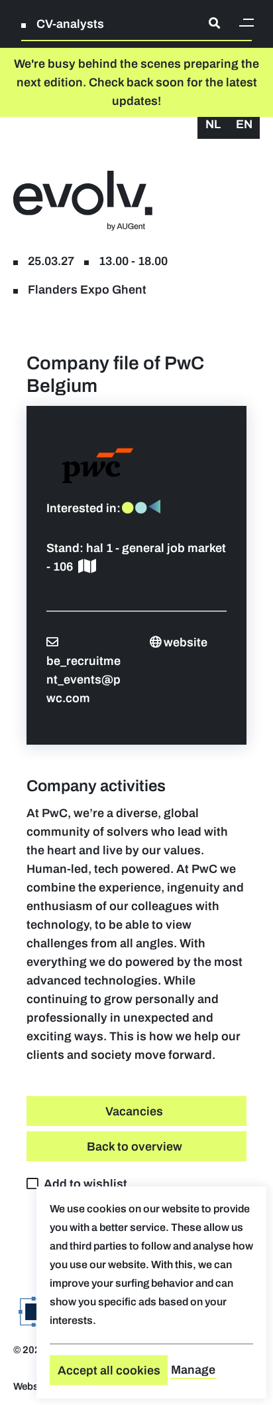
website (185, 642)
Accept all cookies (109, 1370)
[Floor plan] (87, 566)
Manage (193, 1369)
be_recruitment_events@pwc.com (83, 679)
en (244, 124)
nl (213, 124)
